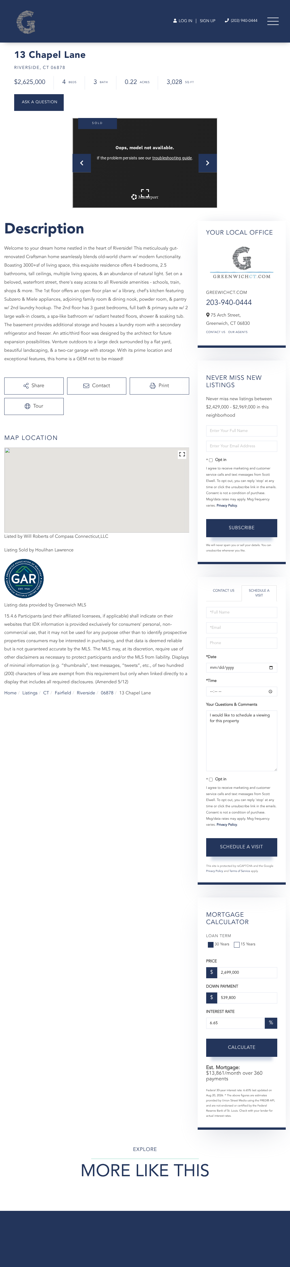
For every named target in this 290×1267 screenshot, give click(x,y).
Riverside (86, 693)
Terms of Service (239, 871)
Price (211, 962)
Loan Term (218, 936)
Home (10, 693)
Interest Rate (220, 1012)
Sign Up (208, 21)
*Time (211, 681)
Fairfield (63, 693)
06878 (107, 693)
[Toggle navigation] (273, 21)
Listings (29, 693)
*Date (211, 657)
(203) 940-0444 (243, 21)
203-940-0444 (229, 303)
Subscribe (242, 528)
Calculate (241, 1047)
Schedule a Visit (259, 593)
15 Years (248, 944)
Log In (185, 21)
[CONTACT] (39, 102)
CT (46, 693)
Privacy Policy (227, 505)
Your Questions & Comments (231, 705)
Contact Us (215, 332)
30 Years (222, 944)
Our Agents (238, 332)
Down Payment (222, 987)
